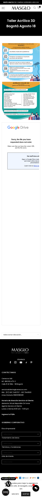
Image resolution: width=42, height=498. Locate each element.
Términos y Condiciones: (11, 447)
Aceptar (26, 494)
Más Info (15, 494)
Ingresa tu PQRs (8, 414)
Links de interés (8, 456)
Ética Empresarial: (8, 428)
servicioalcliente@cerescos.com (14, 389)
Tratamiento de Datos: (10, 438)
